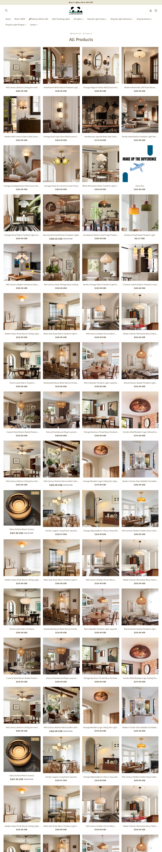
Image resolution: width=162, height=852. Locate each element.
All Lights (78, 19)
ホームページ (75, 33)
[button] (6, 10)
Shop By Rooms (143, 19)
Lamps (33, 24)
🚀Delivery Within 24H (38, 19)
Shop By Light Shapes (14, 24)
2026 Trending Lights (61, 19)
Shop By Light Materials (121, 19)
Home (8, 19)
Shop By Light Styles (96, 19)
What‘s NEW (19, 19)
